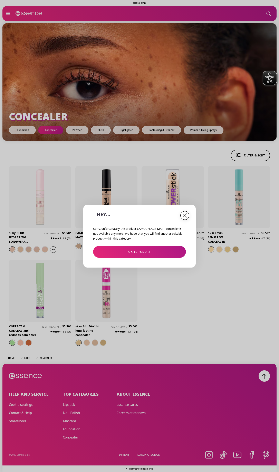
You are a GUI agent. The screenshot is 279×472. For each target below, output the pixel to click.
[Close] (185, 215)
